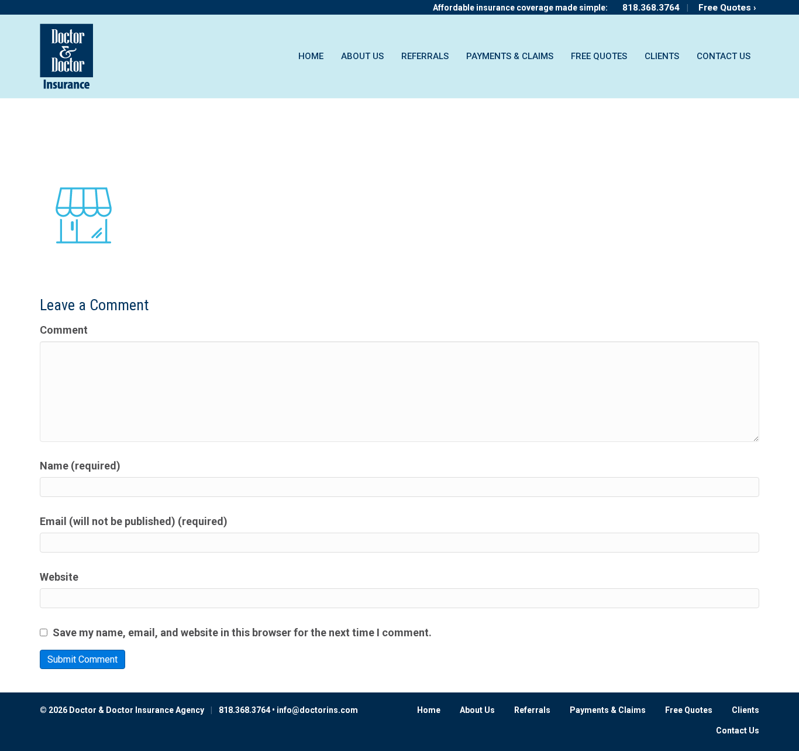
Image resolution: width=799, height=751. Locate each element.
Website (59, 577)
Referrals (425, 56)
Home (310, 56)
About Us (362, 56)
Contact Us (723, 56)
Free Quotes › (727, 7)
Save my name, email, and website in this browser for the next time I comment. (242, 632)
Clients (662, 56)
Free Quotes (599, 56)
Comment (64, 330)
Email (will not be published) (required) (134, 521)
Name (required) (80, 465)
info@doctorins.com (317, 710)
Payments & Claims (509, 56)
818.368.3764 (651, 7)
